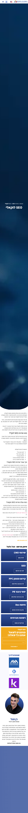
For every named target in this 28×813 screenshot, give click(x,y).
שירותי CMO (20, 552)
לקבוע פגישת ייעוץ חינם (7, 535)
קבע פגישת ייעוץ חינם (22, 512)
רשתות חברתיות (18, 617)
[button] (3, 1)
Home (21, 204)
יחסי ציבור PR (19, 591)
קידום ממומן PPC (17, 578)
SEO (23, 565)
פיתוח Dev (20, 604)
